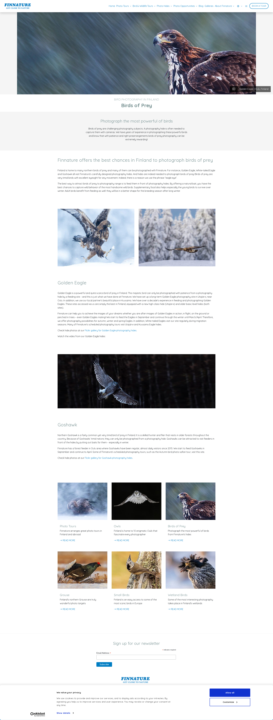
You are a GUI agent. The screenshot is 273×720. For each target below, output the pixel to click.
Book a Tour (259, 6)
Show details (63, 713)
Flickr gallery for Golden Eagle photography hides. (111, 330)
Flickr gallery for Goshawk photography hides (108, 458)
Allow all (230, 692)
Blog (201, 6)
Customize (228, 702)
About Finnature (223, 6)
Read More (68, 540)
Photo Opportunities (184, 6)
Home (112, 6)
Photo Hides (163, 6)
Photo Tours (122, 6)
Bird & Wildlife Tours (143, 6)
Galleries (209, 6)
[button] (239, 6)
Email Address (103, 653)
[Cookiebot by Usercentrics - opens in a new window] (37, 714)
